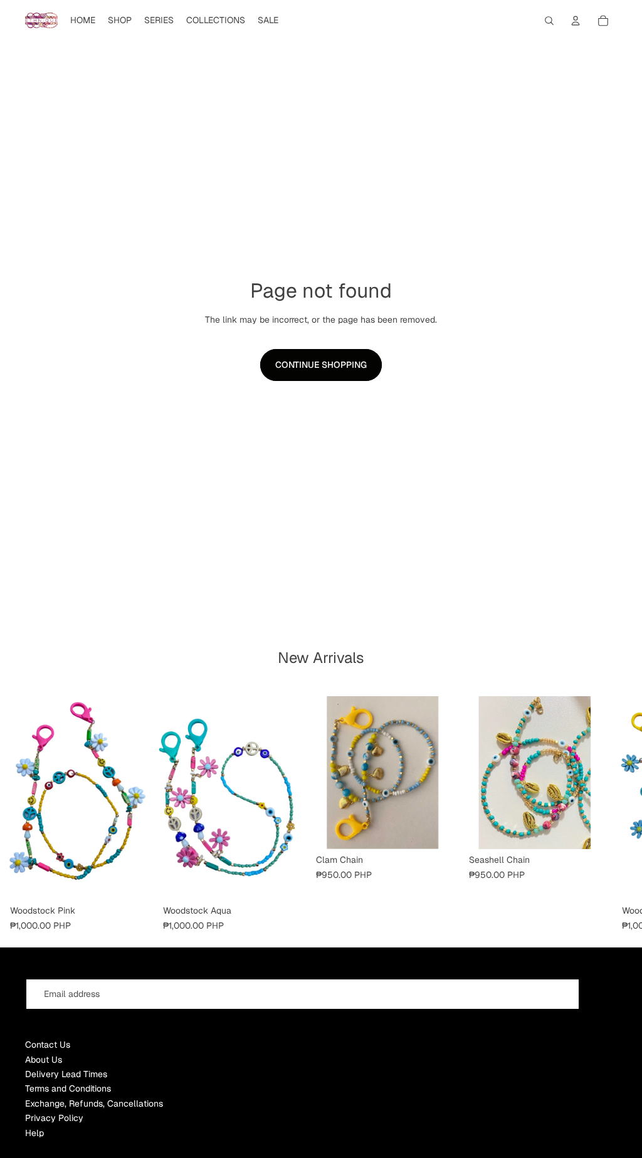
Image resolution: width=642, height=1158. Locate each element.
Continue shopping (321, 364)
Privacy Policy (54, 1118)
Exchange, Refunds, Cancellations (94, 1103)
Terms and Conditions (68, 1088)
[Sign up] (601, 994)
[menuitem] (82, 20)
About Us (43, 1059)
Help (34, 1133)
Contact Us (47, 1044)
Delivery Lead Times (66, 1074)
